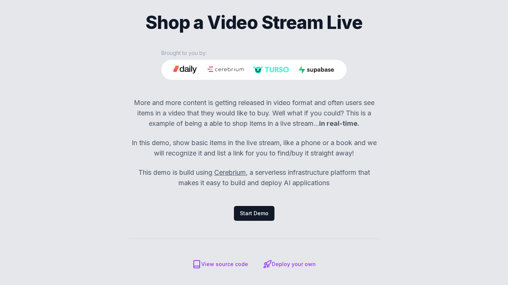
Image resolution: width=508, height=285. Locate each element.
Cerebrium (230, 172)
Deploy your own (294, 264)
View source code (224, 264)
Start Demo (254, 213)
